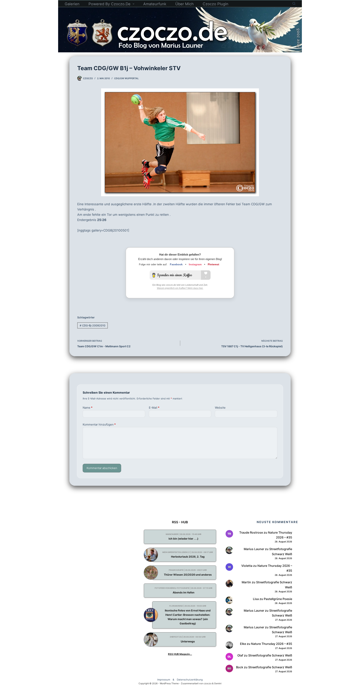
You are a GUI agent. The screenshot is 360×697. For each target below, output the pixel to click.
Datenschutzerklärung (190, 679)
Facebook (176, 264)
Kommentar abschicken (102, 468)
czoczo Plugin (215, 4)
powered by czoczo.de (109, 4)
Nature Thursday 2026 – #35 (271, 644)
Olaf (240, 655)
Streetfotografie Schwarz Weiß (270, 655)
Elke (243, 644)
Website (220, 407)
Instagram (195, 264)
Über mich (184, 4)
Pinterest (213, 264)
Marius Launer (254, 549)
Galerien (72, 4)
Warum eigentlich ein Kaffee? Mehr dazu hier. (180, 288)
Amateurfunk (154, 4)
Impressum (163, 679)
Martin (246, 582)
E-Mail (154, 407)
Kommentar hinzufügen (99, 424)
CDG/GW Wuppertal (126, 78)
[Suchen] (293, 3)
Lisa (256, 599)
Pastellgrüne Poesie (278, 599)
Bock (239, 667)
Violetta (246, 566)
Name (87, 407)
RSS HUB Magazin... (180, 654)
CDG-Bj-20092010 (92, 325)
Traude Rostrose (251, 532)
